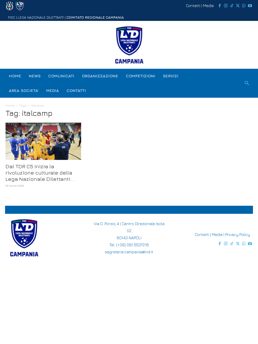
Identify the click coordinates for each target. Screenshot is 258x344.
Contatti (193, 5)
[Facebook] (220, 6)
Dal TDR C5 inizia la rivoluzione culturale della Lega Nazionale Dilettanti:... (40, 172)
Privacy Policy (237, 234)
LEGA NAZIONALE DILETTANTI (41, 17)
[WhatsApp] (244, 6)
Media (208, 5)
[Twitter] (238, 6)
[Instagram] (226, 6)
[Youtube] (250, 6)
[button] (247, 83)
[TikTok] (232, 6)
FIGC (11, 17)
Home (10, 105)
